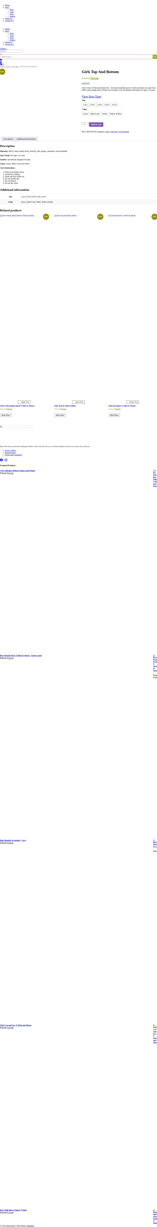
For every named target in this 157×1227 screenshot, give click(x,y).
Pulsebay (30, 1226)
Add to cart (96, 124)
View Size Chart (91, 96)
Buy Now (6, 415)
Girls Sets (15, 67)
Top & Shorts (124, 132)
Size (83, 100)
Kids (11, 14)
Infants (12, 16)
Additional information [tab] (26, 139)
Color (84, 109)
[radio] (85, 105)
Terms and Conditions (13, 455)
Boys (12, 10)
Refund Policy (10, 453)
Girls (12, 12)
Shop (7, 7)
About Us (9, 18)
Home (7, 5)
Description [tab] (8, 139)
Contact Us (9, 21)
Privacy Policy (10, 450)
